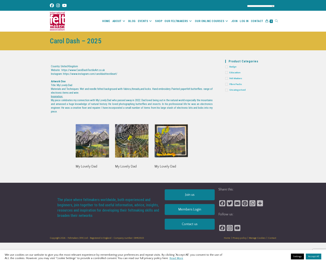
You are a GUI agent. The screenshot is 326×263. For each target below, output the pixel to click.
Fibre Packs (235, 84)
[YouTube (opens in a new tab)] (64, 5)
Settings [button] (297, 256)
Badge (232, 66)
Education (234, 72)
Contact (272, 238)
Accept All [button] (313, 256)
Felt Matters (235, 78)
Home (227, 238)
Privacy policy (240, 238)
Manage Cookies (257, 238)
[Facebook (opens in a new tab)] (52, 5)
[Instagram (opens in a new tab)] (58, 5)
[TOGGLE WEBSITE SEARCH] (276, 21)
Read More (176, 258)
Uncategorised (237, 90)
